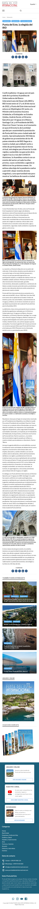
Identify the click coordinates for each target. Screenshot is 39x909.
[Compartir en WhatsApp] (16, 57)
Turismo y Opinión (26, 21)
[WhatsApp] (13, 898)
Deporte (7, 596)
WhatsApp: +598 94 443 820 (14, 864)
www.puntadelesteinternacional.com (16, 870)
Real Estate (17, 621)
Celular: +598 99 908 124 (13, 860)
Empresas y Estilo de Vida (10, 835)
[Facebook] (25, 898)
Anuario (4, 846)
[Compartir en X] (19, 57)
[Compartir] (26, 57)
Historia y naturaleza (8, 848)
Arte (3, 842)
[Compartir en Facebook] (13, 57)
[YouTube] (21, 898)
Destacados (9, 17)
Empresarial (15, 21)
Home (3, 17)
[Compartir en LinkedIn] (23, 57)
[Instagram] (17, 898)
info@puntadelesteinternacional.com (16, 867)
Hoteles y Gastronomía (9, 839)
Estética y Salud (7, 837)
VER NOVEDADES (19, 820)
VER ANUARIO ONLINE (19, 779)
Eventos (4, 850)
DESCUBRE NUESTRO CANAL (19, 800)
